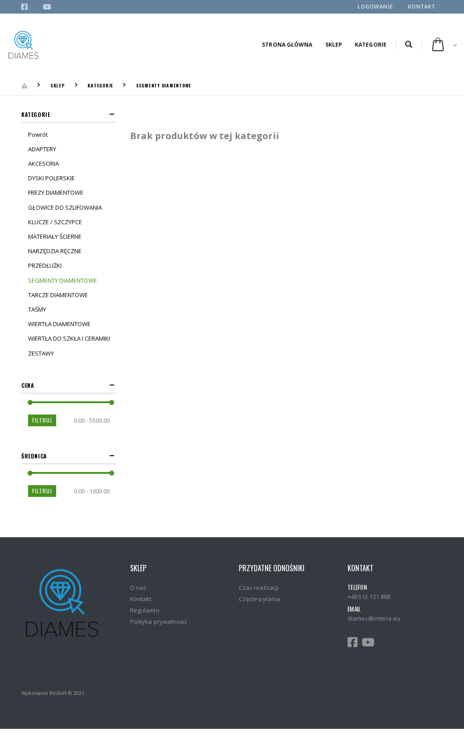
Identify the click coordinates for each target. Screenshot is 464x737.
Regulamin (145, 610)
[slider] (30, 402)
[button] (408, 44)
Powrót (38, 134)
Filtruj (42, 420)
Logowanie (375, 6)
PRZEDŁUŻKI (45, 265)
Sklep (334, 44)
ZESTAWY (41, 353)
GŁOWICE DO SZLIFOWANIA (65, 207)
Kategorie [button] (35, 114)
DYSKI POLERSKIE (51, 178)
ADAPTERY (42, 149)
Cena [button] (27, 385)
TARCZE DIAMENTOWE (58, 295)
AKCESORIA (43, 163)
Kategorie (371, 44)
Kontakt (421, 6)
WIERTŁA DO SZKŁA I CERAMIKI (69, 338)
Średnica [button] (34, 456)
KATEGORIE (100, 85)
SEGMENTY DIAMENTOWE (163, 85)
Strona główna (287, 44)
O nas (138, 587)
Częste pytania (259, 599)
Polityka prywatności (158, 621)
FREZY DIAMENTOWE (55, 192)
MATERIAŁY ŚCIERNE (55, 236)
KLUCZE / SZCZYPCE (55, 222)
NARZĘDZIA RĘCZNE (55, 251)
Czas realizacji (259, 587)
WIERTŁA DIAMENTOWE (59, 324)
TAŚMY (37, 309)
